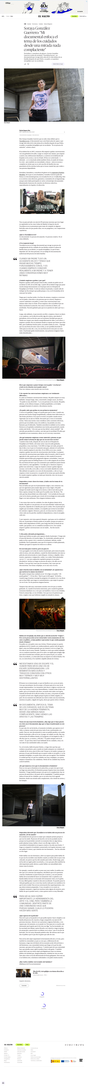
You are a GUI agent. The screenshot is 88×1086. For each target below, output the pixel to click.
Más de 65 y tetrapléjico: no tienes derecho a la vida (48, 972)
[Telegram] (65, 1045)
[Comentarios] (28, 64)
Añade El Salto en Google (58, 64)
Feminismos (35, 24)
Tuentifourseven (24, 141)
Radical (5, 1053)
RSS (32, 1053)
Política (6, 1048)
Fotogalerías (7, 1058)
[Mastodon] (81, 1045)
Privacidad (19, 1062)
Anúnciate (19, 1060)
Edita (32, 1050)
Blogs (5, 1060)
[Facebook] (74, 1045)
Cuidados (41, 24)
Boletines (19, 1053)
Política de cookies (35, 1058)
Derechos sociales (21, 1050)
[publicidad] (44, 7)
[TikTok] (79, 1045)
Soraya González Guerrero (38, 975)
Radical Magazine (48, 24)
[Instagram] (67, 1045)
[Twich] (72, 1045)
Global (5, 1051)
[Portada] (44, 16)
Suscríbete (74, 16)
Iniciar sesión (82, 16)
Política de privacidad (36, 1057)
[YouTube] (76, 1045)
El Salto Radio (7, 1057)
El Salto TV (6, 1055)
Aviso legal (33, 1055)
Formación (33, 1051)
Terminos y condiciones (36, 1060)
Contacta (19, 1057)
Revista (19, 1058)
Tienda (18, 1055)
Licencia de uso (34, 1048)
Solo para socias (21, 1051)
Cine (25, 24)
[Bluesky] (70, 1045)
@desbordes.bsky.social (28, 132)
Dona (27, 1044)
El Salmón (6, 1050)
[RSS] (83, 1045)
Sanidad (29, 24)
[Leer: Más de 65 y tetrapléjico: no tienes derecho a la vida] (23, 973)
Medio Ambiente (21, 1048)
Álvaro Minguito (7, 122)
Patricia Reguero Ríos (24, 130)
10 (46, 975)
